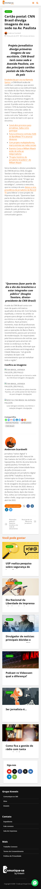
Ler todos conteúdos (13, 506)
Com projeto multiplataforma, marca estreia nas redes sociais (22, 144)
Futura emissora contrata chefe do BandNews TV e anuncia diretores (22, 137)
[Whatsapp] (6, 420)
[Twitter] (19, 420)
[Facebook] (9, 420)
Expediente (7, 822)
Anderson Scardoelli (14, 33)
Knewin (6, 806)
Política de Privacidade (12, 856)
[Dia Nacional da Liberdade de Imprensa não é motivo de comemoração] (20, 586)
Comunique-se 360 (10, 796)
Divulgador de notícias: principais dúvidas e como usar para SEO (20, 640)
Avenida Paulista (12, 423)
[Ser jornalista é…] (20, 696)
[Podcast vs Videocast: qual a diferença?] (20, 659)
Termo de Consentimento (13, 851)
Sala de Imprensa (10, 831)
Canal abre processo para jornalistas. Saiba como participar (20, 128)
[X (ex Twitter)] (25, 771)
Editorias (10, 583)
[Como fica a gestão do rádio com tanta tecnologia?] (20, 732)
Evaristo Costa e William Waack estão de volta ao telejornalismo (22, 151)
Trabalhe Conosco (10, 847)
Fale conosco (8, 826)
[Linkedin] (17, 420)
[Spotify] (14, 776)
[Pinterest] (22, 420)
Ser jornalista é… (16, 709)
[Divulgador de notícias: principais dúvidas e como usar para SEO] (20, 623)
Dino (5, 801)
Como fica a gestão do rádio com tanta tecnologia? (19, 749)
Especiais (8, 11)
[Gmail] (11, 420)
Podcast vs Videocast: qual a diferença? (19, 674)
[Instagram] (14, 771)
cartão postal (26, 423)
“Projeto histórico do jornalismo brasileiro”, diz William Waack (20, 160)
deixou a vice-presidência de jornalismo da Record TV (20, 190)
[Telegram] (14, 420)
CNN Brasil (10, 426)
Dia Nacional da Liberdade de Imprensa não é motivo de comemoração (20, 605)
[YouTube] (9, 771)
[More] (25, 420)
